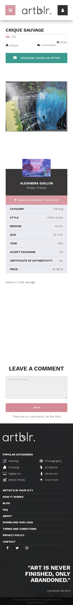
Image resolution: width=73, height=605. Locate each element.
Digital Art (14, 473)
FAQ (5, 509)
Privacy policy (13, 535)
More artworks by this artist (38, 200)
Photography (52, 461)
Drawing (13, 467)
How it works (13, 496)
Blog (6, 503)
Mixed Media (16, 479)
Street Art (51, 473)
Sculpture (51, 467)
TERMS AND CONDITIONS (19, 528)
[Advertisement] (36, 320)
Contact (9, 541)
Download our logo (18, 522)
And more (51, 479)
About (7, 516)
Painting (12, 461)
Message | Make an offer (40, 58)
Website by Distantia (37, 602)
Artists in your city (18, 490)
